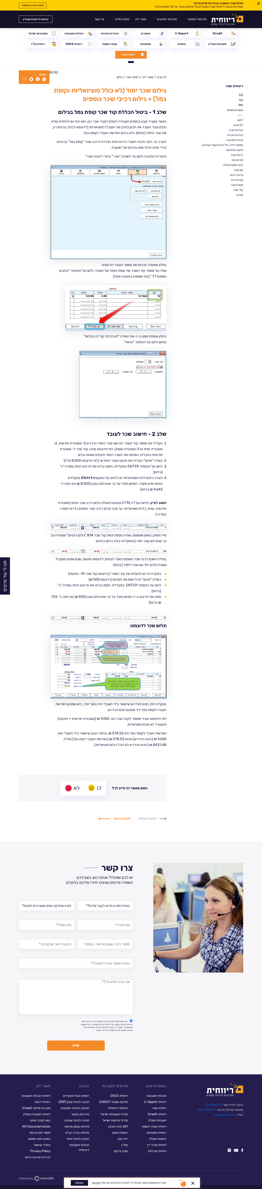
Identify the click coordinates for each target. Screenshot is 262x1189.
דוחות (240, 120)
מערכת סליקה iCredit (36, 1108)
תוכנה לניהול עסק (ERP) (73, 1102)
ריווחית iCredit (157, 1114)
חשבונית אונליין (157, 1120)
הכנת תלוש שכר (234, 140)
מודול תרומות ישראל (115, 1120)
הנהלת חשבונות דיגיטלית (79, 1147)
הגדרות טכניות (235, 135)
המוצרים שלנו (156, 1086)
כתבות (84, 1086)
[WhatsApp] (44, 79)
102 (241, 95)
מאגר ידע (140, 19)
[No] (192, 1182)
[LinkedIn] (38, 79)
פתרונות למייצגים (167, 19)
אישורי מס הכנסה (39, 1132)
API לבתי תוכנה (118, 1126)
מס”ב (124, 1145)
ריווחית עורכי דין (156, 1145)
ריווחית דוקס (42, 1102)
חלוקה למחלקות (234, 150)
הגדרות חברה (236, 130)
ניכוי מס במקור (80, 1114)
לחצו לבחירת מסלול (32, 5)
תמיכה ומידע (122, 19)
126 (241, 100)
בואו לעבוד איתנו (40, 1120)
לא (77, 788)
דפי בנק (123, 1139)
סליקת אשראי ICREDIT (113, 1102)
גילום (240, 115)
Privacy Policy (40, 1151)
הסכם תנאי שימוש (39, 1139)
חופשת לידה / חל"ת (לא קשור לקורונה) (222, 145)
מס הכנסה (237, 160)
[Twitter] (31, 79)
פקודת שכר (237, 185)
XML (240, 105)
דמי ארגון (238, 125)
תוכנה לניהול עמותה (76, 1120)
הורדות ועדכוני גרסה (37, 1157)
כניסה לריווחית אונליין (35, 19)
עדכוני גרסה (236, 175)
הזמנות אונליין (157, 1139)
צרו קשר (99, 19)
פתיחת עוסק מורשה (76, 1126)
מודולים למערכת (115, 1086)
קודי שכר (238, 190)
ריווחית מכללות (157, 1151)
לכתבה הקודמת (147, 818)
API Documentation (36, 1126)
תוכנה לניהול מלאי (78, 1139)
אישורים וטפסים (235, 110)
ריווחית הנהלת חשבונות (35, 1096)
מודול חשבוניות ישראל (114, 1114)
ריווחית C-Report (155, 1102)
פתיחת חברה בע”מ (77, 1132)
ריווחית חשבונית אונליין (36, 1114)
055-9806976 (206, 1110)
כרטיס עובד (237, 155)
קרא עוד (96, 1182)
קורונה (239, 195)
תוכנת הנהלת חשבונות (75, 1108)
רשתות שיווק (120, 1132)
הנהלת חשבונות (156, 1096)
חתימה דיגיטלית (118, 1108)
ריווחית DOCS (119, 1096)
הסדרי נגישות (42, 1145)
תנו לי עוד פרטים (5, 576)
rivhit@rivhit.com (225, 1115)
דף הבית (161, 77)
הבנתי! (79, 1182)
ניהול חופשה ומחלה (233, 165)
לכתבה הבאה (122, 818)
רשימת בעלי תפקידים (76, 1096)
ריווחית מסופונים (156, 1132)
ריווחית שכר (234, 86)
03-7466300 (214, 1105)
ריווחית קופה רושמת (154, 1126)
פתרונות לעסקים (197, 19)
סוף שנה (238, 170)
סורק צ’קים (121, 1151)
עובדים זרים (237, 180)
